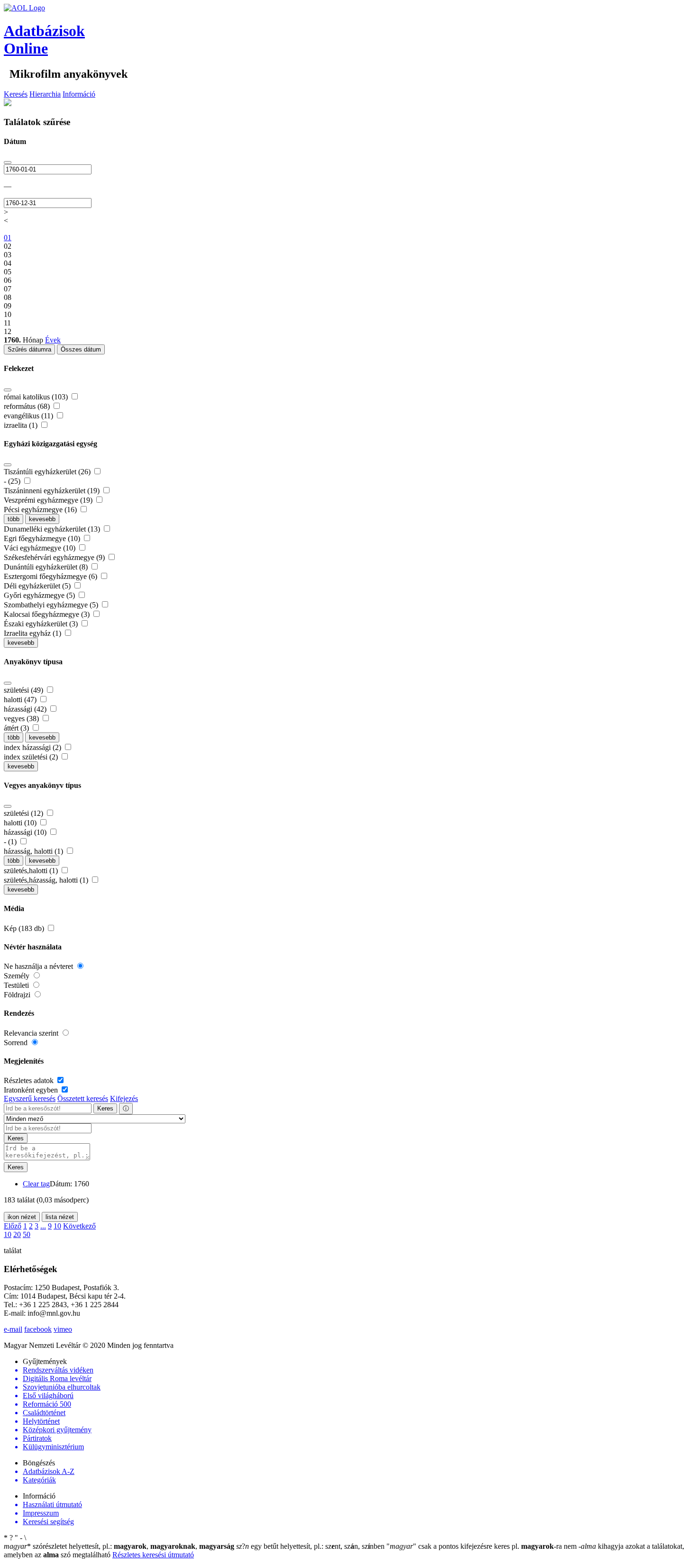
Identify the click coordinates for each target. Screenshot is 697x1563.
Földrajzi (18, 995)
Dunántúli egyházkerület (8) (47, 567)
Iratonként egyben (32, 1090)
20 (17, 1234)
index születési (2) (32, 757)
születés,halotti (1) (32, 871)
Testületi (17, 985)
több (13, 519)
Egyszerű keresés (29, 1098)
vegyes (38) (22, 718)
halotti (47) (21, 700)
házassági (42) (26, 709)
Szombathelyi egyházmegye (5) (52, 605)
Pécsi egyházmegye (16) (41, 510)
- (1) (11, 842)
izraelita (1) (21, 425)
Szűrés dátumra (29, 349)
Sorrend (16, 1043)
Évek (53, 340)
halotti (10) (21, 823)
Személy (17, 976)
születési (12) (24, 813)
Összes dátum (81, 349)
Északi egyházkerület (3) (42, 624)
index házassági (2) (33, 747)
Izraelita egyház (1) (33, 633)
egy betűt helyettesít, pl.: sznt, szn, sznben (311, 1546)
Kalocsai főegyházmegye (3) (48, 614)
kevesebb (42, 519)
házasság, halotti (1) (34, 851)
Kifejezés (124, 1098)
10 (57, 1226)
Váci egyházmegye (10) (40, 548)
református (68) (28, 406)
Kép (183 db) (25, 928)
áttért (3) (17, 728)
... (43, 1226)
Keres (105, 1108)
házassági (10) (26, 832)
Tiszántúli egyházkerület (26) (48, 472)
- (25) (13, 481)
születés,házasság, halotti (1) (47, 880)
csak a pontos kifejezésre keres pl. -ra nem (482, 1546)
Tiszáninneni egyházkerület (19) (52, 491)
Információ (79, 94)
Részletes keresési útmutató (153, 1555)
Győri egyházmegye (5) (40, 595)
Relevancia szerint (32, 1033)
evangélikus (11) (29, 416)
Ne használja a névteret (39, 966)
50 (26, 1234)
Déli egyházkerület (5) (38, 586)
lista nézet (60, 1216)
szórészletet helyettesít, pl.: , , (119, 1546)
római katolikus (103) (37, 397)
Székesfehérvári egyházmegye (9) (55, 557)
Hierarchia (45, 94)
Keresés (16, 94)
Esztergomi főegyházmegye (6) (51, 576)
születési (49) (24, 690)
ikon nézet (22, 1216)
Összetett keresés (82, 1098)
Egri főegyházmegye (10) (43, 538)
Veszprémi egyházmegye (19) (49, 500)
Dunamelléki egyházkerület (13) (53, 529)
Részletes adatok (29, 1080)
